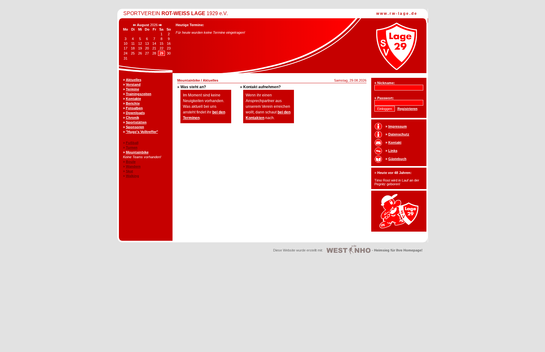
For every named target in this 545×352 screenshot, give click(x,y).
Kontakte (133, 99)
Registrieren (407, 109)
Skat (129, 171)
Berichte (133, 103)
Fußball (132, 143)
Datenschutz (398, 134)
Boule (131, 162)
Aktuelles (133, 80)
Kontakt (394, 142)
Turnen (132, 147)
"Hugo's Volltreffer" (142, 132)
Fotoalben (134, 108)
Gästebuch (397, 159)
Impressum (397, 126)
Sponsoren (135, 127)
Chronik (132, 117)
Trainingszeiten (138, 94)
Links (392, 151)
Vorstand (133, 84)
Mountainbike (137, 152)
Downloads (135, 113)
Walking (132, 176)
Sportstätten (136, 122)
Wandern (133, 166)
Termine (132, 89)
